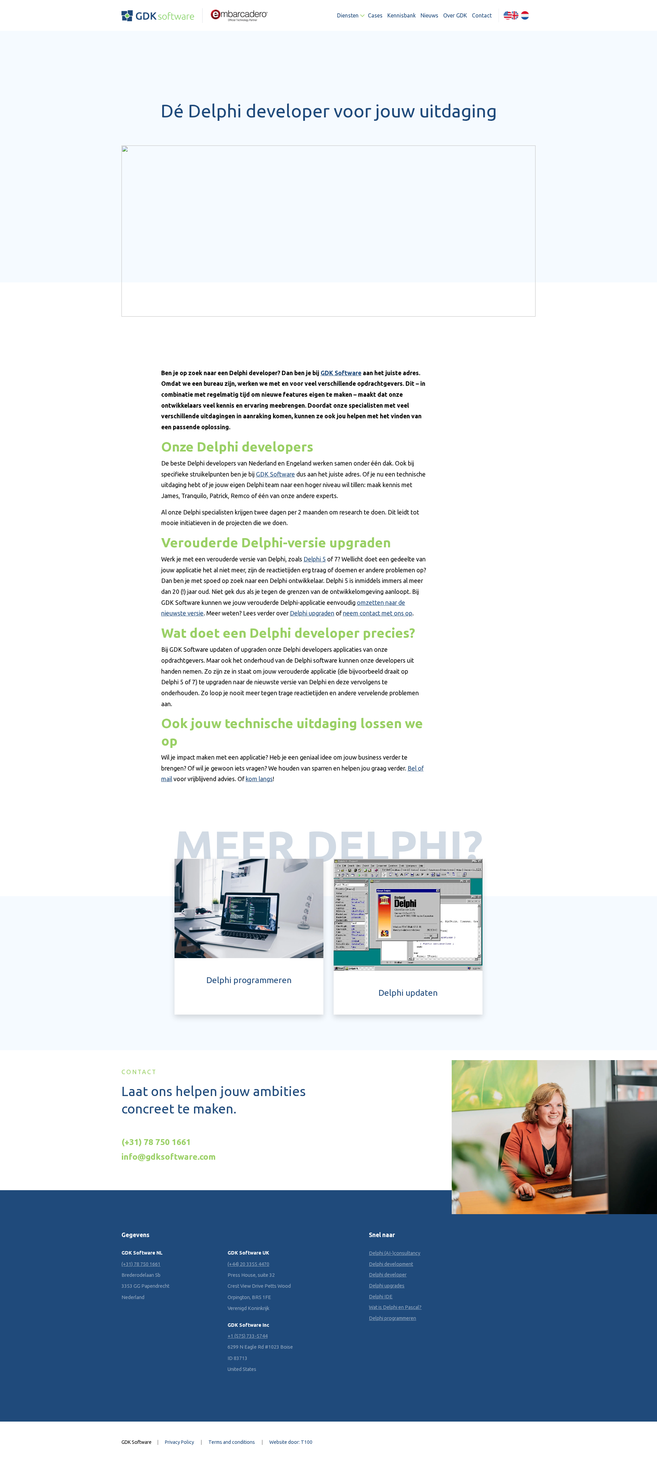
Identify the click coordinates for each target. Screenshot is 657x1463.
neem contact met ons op (377, 613)
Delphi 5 (315, 559)
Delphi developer (388, 1274)
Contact (482, 15)
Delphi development (391, 1264)
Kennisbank (401, 15)
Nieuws (429, 15)
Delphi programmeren (392, 1318)
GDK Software (341, 373)
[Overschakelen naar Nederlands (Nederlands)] (524, 15)
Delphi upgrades (386, 1285)
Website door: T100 (290, 1442)
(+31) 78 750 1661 (156, 1142)
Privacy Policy (179, 1442)
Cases (375, 15)
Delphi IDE (380, 1296)
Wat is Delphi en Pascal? (395, 1307)
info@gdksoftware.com (168, 1156)
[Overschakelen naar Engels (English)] (510, 15)
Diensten (348, 15)
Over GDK (455, 15)
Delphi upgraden (312, 613)
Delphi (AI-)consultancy (394, 1253)
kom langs (259, 779)
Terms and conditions (231, 1442)
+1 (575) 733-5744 (248, 1336)
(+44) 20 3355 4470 (248, 1264)
